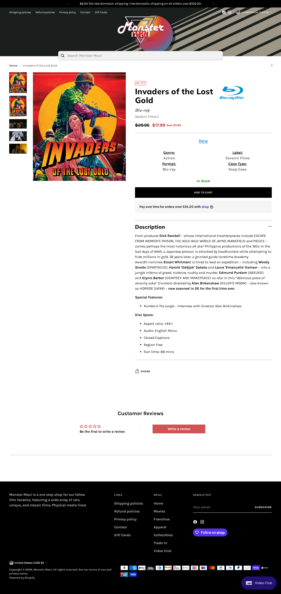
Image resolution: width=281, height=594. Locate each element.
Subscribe (263, 507)
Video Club (162, 551)
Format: (169, 164)
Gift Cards (122, 535)
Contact (120, 527)
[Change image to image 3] (18, 124)
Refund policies (127, 511)
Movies (159, 511)
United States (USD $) (255, 12)
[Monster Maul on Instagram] (230, 12)
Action (169, 158)
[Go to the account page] (260, 67)
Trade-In (160, 543)
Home (158, 503)
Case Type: (237, 164)
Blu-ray (142, 110)
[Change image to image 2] (18, 106)
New (203, 141)
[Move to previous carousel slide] (258, 473)
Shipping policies (128, 503)
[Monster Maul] (140, 30)
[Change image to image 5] (18, 149)
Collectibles (163, 535)
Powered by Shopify (22, 577)
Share (145, 371)
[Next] (213, 3)
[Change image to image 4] (18, 136)
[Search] (62, 55)
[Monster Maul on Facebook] (224, 12)
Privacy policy (125, 519)
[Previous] (68, 3)
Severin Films (146, 116)
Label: (237, 152)
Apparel (160, 527)
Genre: (169, 152)
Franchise (162, 519)
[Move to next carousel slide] (268, 473)
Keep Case (238, 169)
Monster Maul (43, 569)
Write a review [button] (179, 429)
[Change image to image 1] (18, 82)
